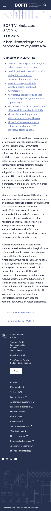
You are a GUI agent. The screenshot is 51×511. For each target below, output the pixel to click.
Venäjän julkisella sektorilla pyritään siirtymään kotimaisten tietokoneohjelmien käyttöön (27, 75)
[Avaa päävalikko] (7, 5)
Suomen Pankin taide (19, 450)
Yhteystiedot (16, 334)
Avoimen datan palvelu (20, 446)
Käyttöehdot (16, 387)
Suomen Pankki (17, 411)
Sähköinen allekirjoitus (20, 406)
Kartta (13, 337)
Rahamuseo (15, 421)
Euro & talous (16, 416)
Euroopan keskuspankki (20, 441)
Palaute (13, 382)
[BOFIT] (28, 5)
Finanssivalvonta (17, 436)
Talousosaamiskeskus (20, 426)
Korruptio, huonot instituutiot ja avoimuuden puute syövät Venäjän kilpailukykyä (26, 98)
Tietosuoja (15, 392)
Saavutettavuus (17, 397)
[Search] (44, 4)
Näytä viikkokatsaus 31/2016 (20, 312)
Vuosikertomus (17, 431)
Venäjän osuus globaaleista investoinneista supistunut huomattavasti (22, 86)
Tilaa (16, 371)
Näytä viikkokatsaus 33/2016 (20, 321)
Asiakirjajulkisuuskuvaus (21, 402)
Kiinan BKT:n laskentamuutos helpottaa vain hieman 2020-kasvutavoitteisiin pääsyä (23, 126)
